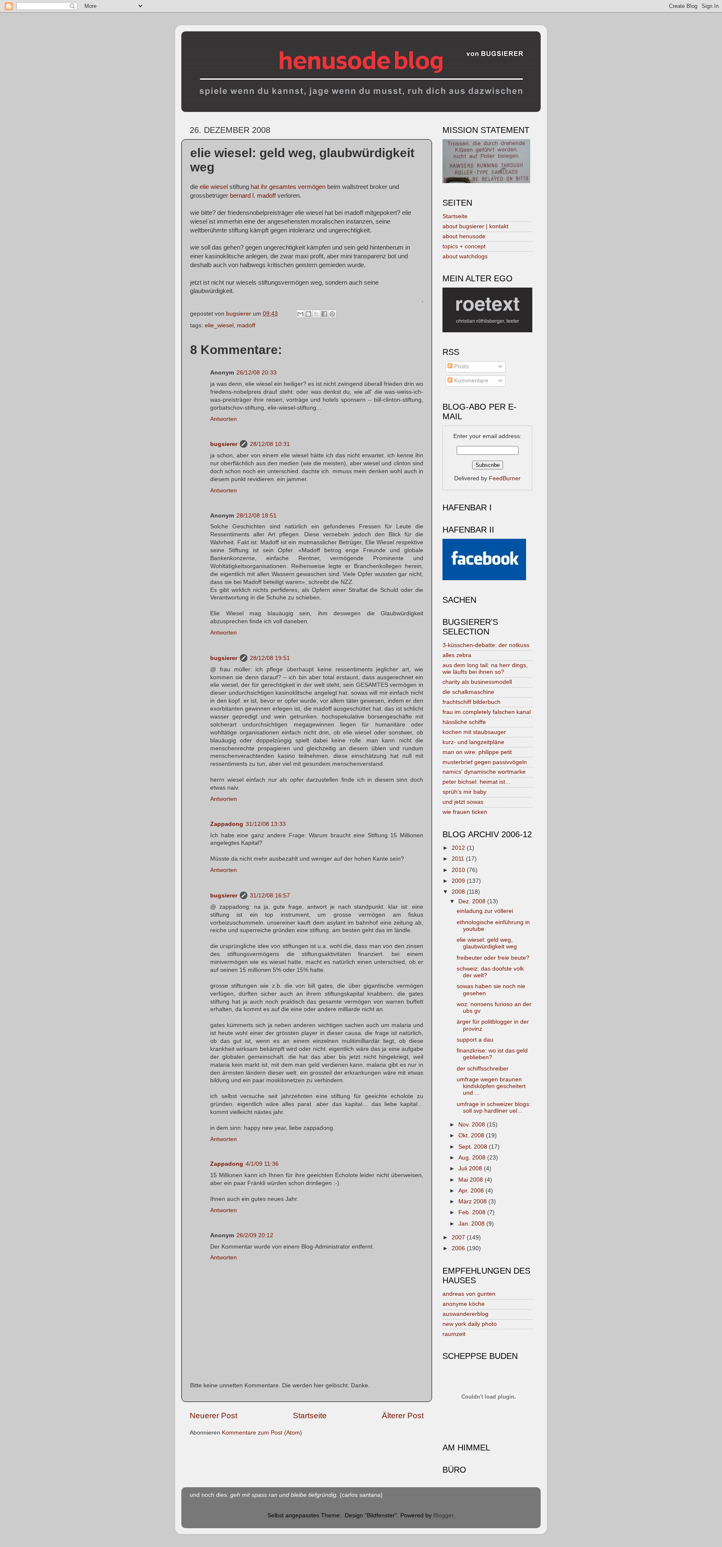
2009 (459, 881)
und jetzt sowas (462, 802)
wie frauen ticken (464, 812)
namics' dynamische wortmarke (484, 772)
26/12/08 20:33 (256, 373)
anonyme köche (463, 1304)
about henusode (464, 236)
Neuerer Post (213, 1415)
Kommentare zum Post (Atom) (262, 1433)
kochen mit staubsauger (474, 732)
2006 (459, 1248)
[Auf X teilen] (316, 314)
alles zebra (456, 655)
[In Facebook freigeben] (324, 314)
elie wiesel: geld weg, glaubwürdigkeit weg (487, 943)
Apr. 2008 (472, 1191)
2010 (459, 870)
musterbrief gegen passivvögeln (484, 762)
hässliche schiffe (464, 722)
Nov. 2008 (472, 1124)
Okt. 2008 (472, 1135)
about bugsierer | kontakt (475, 226)
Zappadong (226, 824)
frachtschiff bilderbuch (471, 702)
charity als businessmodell (477, 682)
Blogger (443, 1515)
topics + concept (464, 246)
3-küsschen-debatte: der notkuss (485, 645)
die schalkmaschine (468, 692)
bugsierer (223, 444)
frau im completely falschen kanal (486, 712)
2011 (459, 859)
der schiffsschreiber (482, 1068)
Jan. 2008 (472, 1224)
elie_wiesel (219, 325)
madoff (246, 325)
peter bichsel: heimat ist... (476, 782)
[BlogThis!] (308, 314)
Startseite (310, 1415)
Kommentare (470, 380)
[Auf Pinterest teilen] (332, 314)
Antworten (223, 419)
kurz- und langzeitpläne (473, 742)
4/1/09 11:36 (262, 1164)
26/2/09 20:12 (254, 1235)
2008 (459, 892)
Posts (461, 366)
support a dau (475, 1040)
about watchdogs (465, 256)
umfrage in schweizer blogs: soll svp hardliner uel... (494, 1107)
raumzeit (453, 1334)
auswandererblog (465, 1314)
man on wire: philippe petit (477, 752)
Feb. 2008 (472, 1212)
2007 (459, 1237)
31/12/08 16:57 (270, 895)
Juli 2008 (471, 1168)
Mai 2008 (471, 1180)
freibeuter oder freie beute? (493, 958)
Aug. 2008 (472, 1158)
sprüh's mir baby (464, 792)
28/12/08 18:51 (256, 515)
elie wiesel (214, 186)
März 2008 (473, 1201)
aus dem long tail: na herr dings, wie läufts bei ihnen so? (485, 668)
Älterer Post (403, 1415)
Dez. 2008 (472, 901)
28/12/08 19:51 (270, 658)
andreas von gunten (469, 1294)
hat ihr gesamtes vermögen (288, 186)
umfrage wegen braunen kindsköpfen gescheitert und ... (491, 1086)
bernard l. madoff (253, 195)
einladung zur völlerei (485, 911)
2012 (459, 848)
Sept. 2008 (473, 1147)
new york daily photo (469, 1324)
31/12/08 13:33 (266, 824)
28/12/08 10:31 (270, 444)
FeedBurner (505, 478)
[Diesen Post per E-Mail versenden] (300, 314)
